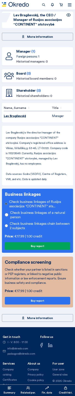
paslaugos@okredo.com (21, 353)
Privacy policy (35, 374)
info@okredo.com (18, 348)
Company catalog (8, 372)
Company (33, 369)
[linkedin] (50, 344)
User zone (58, 369)
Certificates (10, 379)
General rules (60, 374)
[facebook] (41, 344)
